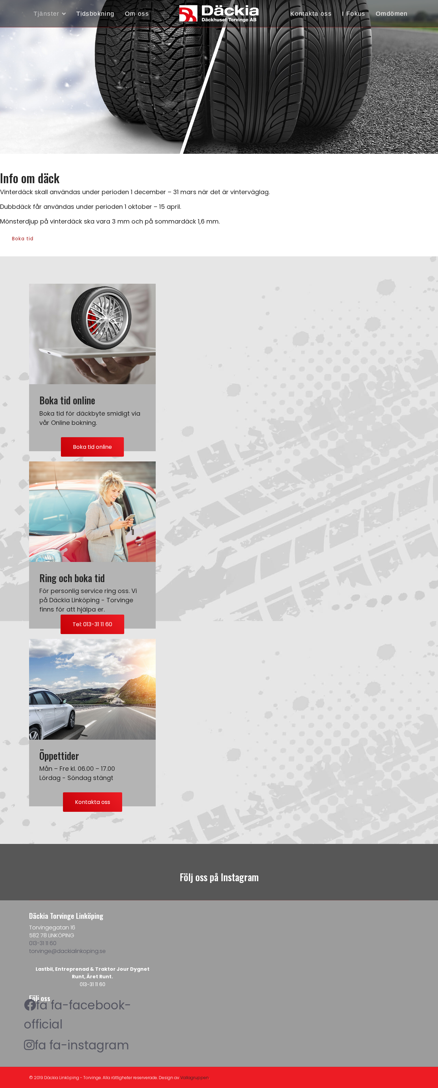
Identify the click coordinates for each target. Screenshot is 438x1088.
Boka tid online (92, 447)
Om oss (137, 13)
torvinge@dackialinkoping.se (67, 951)
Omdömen (392, 13)
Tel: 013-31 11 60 (92, 624)
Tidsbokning (95, 13)
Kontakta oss (311, 13)
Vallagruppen (194, 1077)
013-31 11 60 (42, 943)
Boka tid (23, 238)
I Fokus (353, 13)
